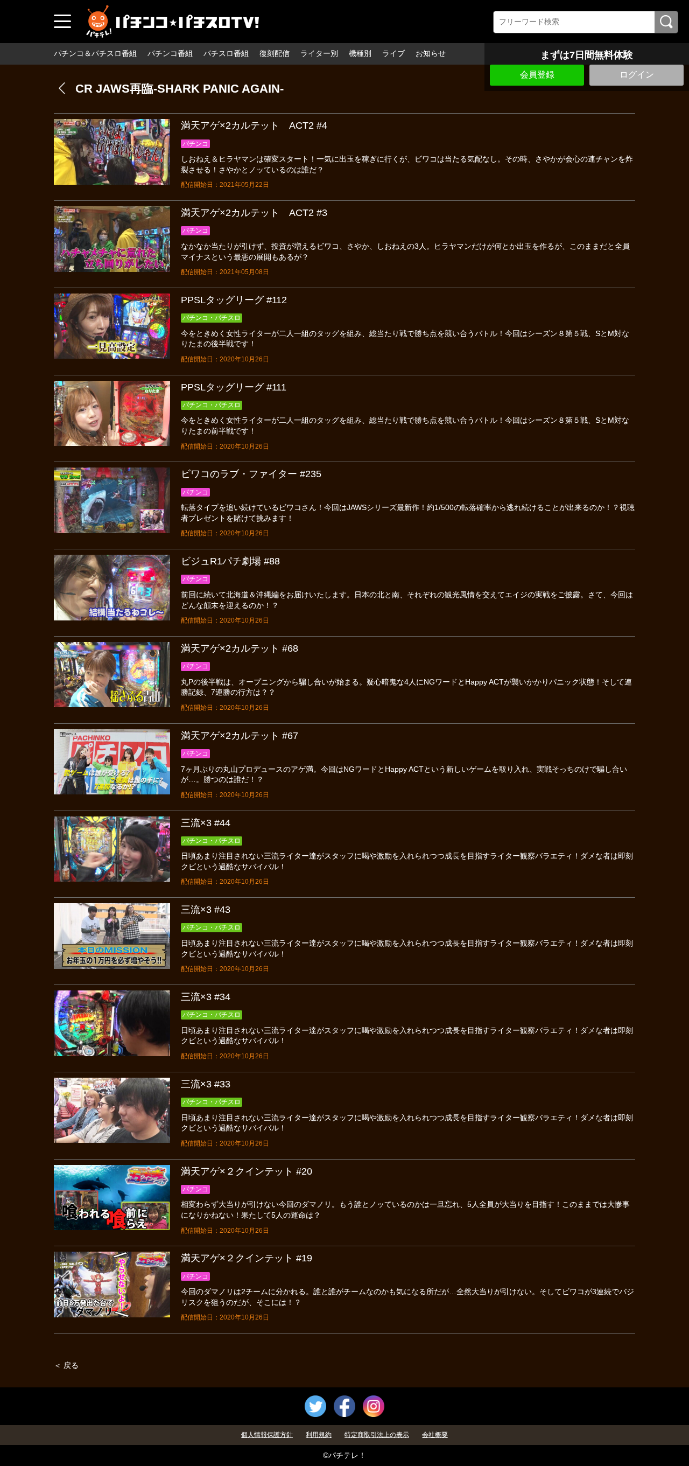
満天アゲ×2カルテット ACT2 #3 (254, 212)
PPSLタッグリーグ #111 (233, 387)
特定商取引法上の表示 (376, 1435)
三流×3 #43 (205, 909)
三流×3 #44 (205, 823)
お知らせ (431, 53)
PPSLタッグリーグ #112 (234, 300)
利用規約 (319, 1435)
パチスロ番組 (226, 53)
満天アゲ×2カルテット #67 (239, 735)
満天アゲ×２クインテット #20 (246, 1171)
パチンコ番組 (170, 53)
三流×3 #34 (205, 997)
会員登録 (537, 74)
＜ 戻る (66, 1365)
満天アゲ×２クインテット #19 (246, 1258)
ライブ (393, 53)
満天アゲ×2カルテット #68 (239, 648)
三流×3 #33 (205, 1084)
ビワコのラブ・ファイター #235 (251, 474)
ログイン (637, 74)
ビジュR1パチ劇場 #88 (230, 561)
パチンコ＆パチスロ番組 (95, 53)
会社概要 (435, 1435)
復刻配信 (274, 53)
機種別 (360, 53)
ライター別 (319, 53)
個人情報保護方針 (267, 1435)
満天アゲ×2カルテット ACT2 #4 (254, 125)
